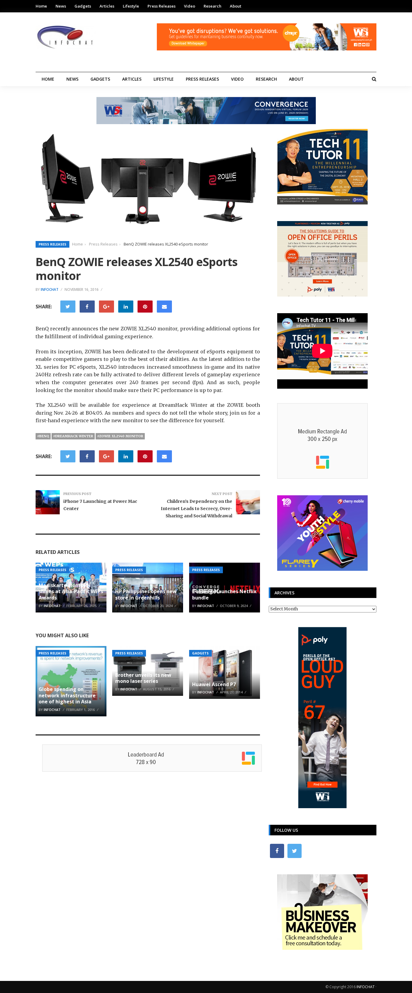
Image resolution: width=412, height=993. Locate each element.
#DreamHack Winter (73, 436)
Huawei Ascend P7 (214, 684)
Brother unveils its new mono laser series (143, 678)
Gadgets (82, 6)
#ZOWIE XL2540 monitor (120, 436)
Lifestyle (131, 6)
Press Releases (161, 6)
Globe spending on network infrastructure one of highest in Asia (67, 695)
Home (41, 6)
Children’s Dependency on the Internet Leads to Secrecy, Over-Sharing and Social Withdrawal (196, 509)
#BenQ (43, 436)
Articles (107, 6)
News (60, 6)
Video (189, 6)
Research (212, 6)
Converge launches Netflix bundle (224, 594)
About (235, 6)
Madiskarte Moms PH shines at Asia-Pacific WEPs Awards (71, 591)
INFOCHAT (366, 986)
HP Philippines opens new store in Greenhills (146, 594)
